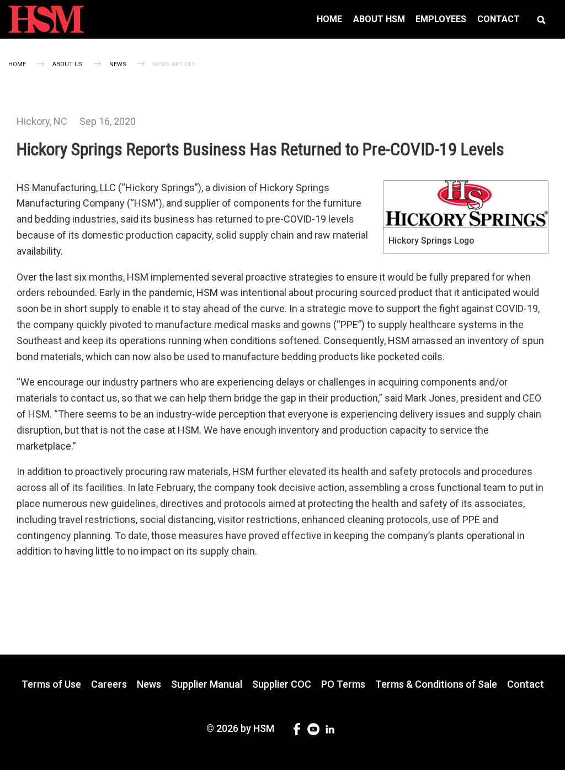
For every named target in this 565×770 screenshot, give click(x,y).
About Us (67, 64)
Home (17, 64)
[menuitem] (329, 19)
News (117, 64)
